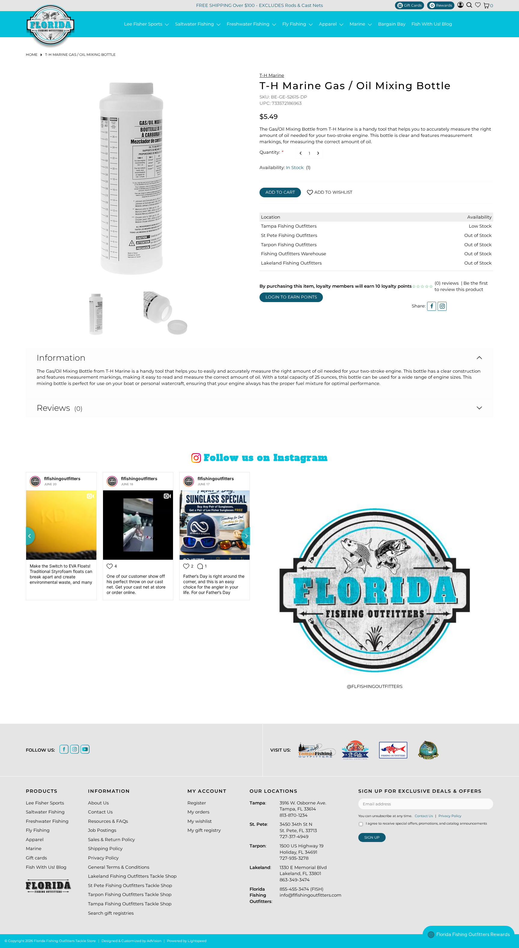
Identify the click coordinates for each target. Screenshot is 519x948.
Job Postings (102, 830)
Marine (359, 24)
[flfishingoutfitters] (35, 481)
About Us (98, 803)
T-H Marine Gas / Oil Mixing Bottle (80, 54)
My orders (198, 812)
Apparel (329, 24)
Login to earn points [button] (291, 297)
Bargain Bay (391, 24)
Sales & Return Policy (111, 839)
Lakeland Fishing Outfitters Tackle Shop (132, 876)
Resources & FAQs (108, 821)
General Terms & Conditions (118, 867)
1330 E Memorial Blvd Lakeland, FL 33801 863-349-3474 (303, 874)
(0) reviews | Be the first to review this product (461, 286)
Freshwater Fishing (249, 24)
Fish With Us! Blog (431, 24)
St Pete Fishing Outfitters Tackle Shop (130, 885)
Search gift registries (111, 913)
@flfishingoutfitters (374, 686)
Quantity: (271, 152)
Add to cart (280, 192)
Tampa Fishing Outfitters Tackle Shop (129, 904)
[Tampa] (317, 750)
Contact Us (100, 812)
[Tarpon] (393, 750)
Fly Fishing (295, 24)
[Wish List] (478, 6)
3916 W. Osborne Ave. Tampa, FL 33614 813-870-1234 (303, 809)
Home (32, 54)
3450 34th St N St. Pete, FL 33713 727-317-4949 (298, 830)
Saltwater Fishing (195, 24)
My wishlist (199, 821)
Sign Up (372, 837)
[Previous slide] (26, 536)
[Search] (469, 5)
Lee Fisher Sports (144, 24)
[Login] (460, 6)
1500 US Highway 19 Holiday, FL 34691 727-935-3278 (301, 852)
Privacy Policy (103, 858)
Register (196, 803)
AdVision (154, 941)
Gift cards (36, 858)
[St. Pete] (355, 750)
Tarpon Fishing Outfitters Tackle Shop (129, 894)
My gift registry (204, 830)
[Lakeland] (428, 750)
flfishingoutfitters (62, 478)
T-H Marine (272, 75)
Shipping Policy (105, 848)
